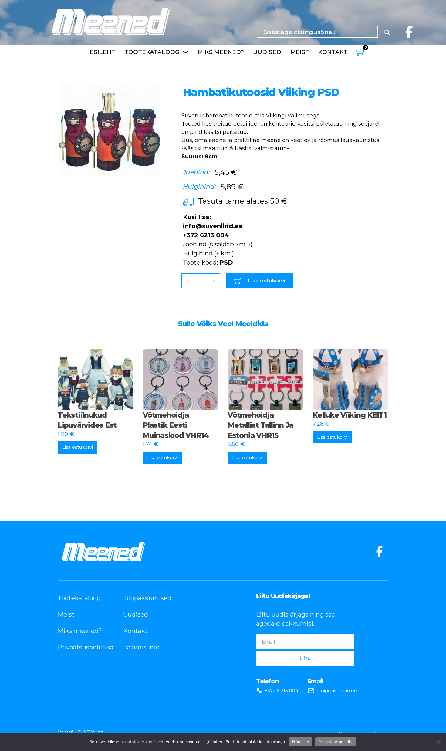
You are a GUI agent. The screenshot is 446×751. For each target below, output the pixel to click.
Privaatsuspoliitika (81, 647)
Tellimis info (141, 647)
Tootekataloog (152, 52)
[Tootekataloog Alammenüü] (185, 52)
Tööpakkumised (147, 598)
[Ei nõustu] (438, 742)
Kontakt (332, 52)
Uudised (267, 52)
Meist (299, 52)
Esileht (102, 52)
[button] (152, 86)
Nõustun (300, 741)
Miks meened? (221, 52)
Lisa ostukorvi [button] (77, 447)
